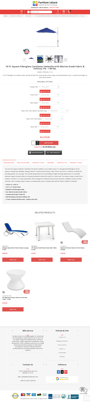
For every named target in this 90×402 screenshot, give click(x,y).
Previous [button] (24, 59)
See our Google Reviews (62, 379)
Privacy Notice (62, 345)
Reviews (50, 163)
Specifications (23, 163)
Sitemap (62, 356)
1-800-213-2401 (54, 7)
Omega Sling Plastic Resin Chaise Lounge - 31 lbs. (15, 248)
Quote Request (63, 12)
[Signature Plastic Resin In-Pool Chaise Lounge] (74, 230)
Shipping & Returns (62, 341)
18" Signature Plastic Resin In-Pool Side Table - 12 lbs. (14, 298)
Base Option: (34, 103)
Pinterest (65, 372)
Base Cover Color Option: (34, 119)
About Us (62, 349)
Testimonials (62, 352)
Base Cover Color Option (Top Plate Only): (34, 111)
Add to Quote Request (37, 152)
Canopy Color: (34, 87)
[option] (31, 59)
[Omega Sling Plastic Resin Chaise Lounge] (16, 230)
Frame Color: (34, 95)
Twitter (62, 372)
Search (28, 12)
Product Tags (76, 163)
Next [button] (65, 59)
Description (9, 163)
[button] (83, 394)
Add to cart (48, 143)
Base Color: (34, 127)
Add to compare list (55, 152)
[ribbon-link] (85, 242)
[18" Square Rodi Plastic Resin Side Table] (45, 230)
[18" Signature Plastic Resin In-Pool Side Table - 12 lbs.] (16, 280)
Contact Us (62, 163)
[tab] (9, 162)
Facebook (58, 372)
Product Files (38, 163)
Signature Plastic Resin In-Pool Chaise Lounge (72, 248)
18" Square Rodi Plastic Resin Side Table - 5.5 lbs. (44, 248)
